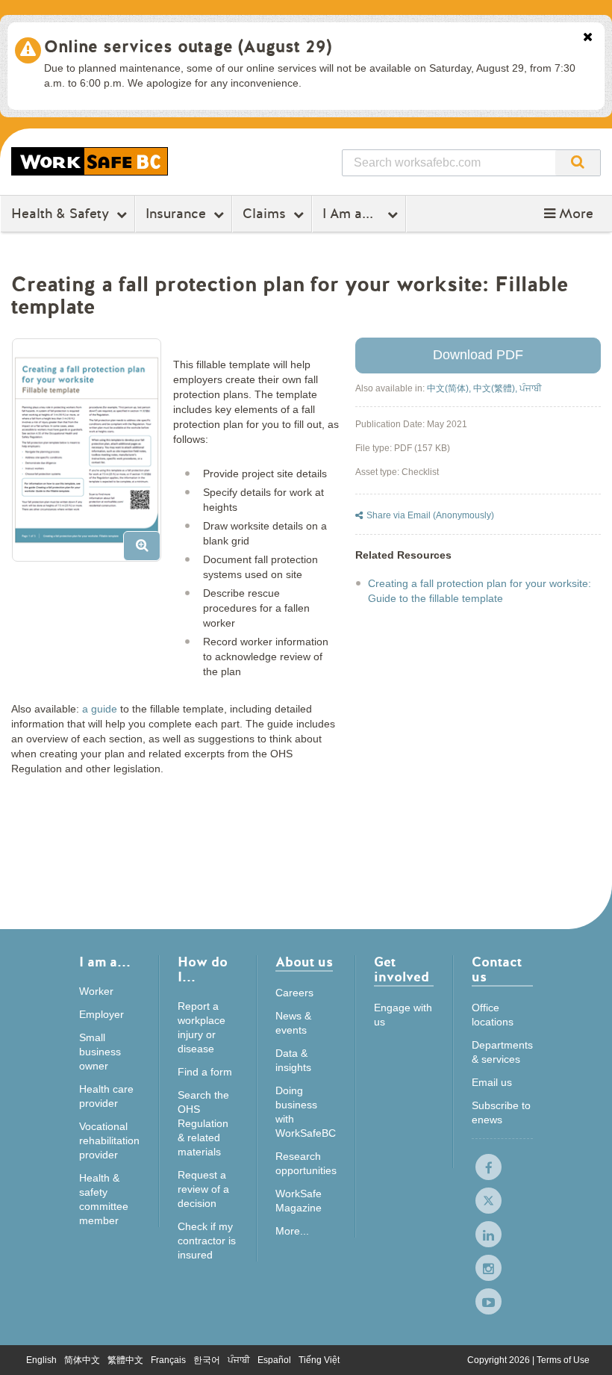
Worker (96, 991)
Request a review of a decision (203, 1189)
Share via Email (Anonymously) (430, 515)
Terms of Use (563, 1360)
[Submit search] (577, 163)
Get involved (401, 970)
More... (292, 1231)
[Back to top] (586, 1348)
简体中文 (82, 1360)
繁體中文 (125, 1360)
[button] (568, 214)
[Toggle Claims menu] (300, 214)
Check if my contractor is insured (207, 1240)
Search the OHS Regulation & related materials (203, 1123)
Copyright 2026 (499, 1360)
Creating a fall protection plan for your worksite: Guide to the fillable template (479, 590)
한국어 (206, 1360)
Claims (264, 214)
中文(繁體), (496, 388)
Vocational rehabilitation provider (109, 1140)
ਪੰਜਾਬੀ (530, 388)
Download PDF (478, 354)
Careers (294, 993)
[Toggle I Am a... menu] (394, 214)
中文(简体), (450, 388)
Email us (492, 1082)
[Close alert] (587, 38)
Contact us (497, 970)
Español (274, 1360)
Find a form (205, 1072)
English (41, 1360)
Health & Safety (60, 214)
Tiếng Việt (319, 1360)
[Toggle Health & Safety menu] (123, 214)
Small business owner (100, 1051)
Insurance (176, 214)
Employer (101, 1014)
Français (168, 1360)
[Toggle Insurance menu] (220, 214)
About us (304, 963)
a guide (99, 709)
